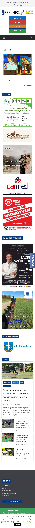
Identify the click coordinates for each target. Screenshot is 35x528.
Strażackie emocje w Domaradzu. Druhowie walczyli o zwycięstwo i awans (15, 395)
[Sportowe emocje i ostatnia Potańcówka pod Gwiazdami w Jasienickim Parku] (8, 440)
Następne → (28, 85)
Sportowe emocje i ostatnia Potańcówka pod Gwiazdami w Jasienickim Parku (22, 439)
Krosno (17, 22)
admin (18, 404)
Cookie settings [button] (27, 522)
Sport (21, 382)
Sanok (17, 26)
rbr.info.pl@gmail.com (9, 493)
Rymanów (17, 30)
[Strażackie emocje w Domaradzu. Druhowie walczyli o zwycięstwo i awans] (17, 371)
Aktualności (7, 382)
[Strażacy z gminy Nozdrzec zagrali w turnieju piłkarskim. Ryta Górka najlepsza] (8, 425)
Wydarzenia (7, 386)
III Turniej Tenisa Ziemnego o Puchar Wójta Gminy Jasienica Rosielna (23, 453)
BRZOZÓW (15, 382)
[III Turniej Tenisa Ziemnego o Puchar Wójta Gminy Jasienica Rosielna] (8, 454)
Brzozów (17, 18)
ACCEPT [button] (17, 525)
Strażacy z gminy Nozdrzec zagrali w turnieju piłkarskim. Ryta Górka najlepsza (24, 424)
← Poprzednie (7, 81)
